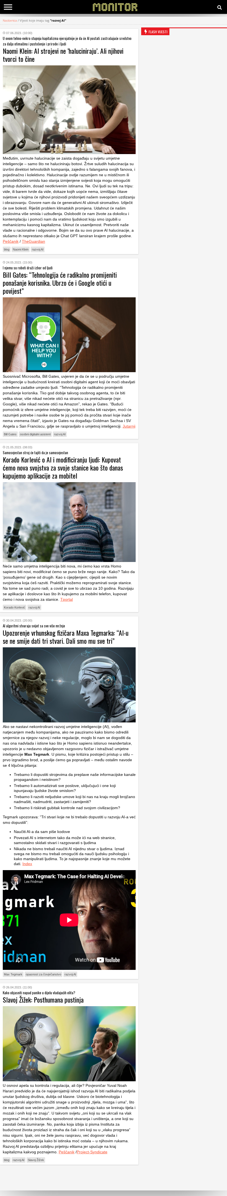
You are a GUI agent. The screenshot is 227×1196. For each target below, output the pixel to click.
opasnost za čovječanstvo (43, 974)
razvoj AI (37, 249)
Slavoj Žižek (36, 1160)
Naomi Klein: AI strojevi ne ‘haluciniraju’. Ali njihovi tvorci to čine (63, 55)
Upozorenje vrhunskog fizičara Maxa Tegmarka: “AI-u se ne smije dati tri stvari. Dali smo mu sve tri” (65, 637)
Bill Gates (10, 434)
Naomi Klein (21, 249)
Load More (69, 1178)
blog (6, 249)
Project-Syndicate (92, 1152)
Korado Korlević (14, 607)
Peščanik (11, 241)
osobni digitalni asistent (35, 434)
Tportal (66, 599)
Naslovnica (10, 20)
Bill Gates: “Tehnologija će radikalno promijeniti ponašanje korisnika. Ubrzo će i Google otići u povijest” (60, 283)
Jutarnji (129, 426)
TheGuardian (33, 241)
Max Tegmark (13, 974)
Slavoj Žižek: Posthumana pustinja (43, 1000)
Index (27, 864)
